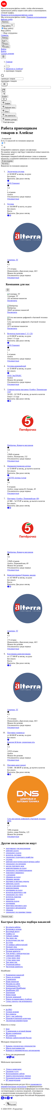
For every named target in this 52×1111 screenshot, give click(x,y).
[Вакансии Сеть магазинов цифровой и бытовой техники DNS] (28, 797)
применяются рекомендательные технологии (21, 1085)
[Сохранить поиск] (3, 91)
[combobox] (12, 78)
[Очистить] (4, 84)
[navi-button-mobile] (3, 57)
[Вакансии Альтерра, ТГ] (28, 238)
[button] (3, 49)
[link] (5, 43)
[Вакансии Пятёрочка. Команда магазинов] (28, 423)
